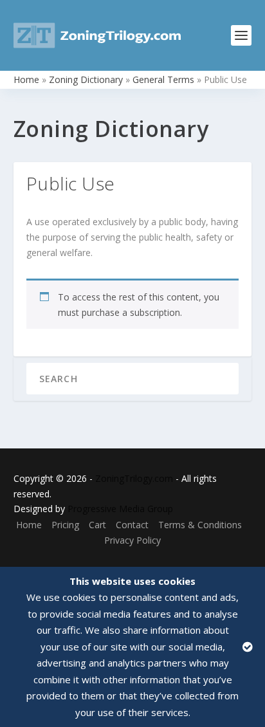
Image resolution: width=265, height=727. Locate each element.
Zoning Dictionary (86, 79)
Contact (132, 525)
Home (26, 79)
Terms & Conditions (200, 525)
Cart (97, 525)
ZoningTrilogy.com (134, 478)
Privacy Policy (132, 540)
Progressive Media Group (120, 508)
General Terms (163, 79)
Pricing (65, 525)
